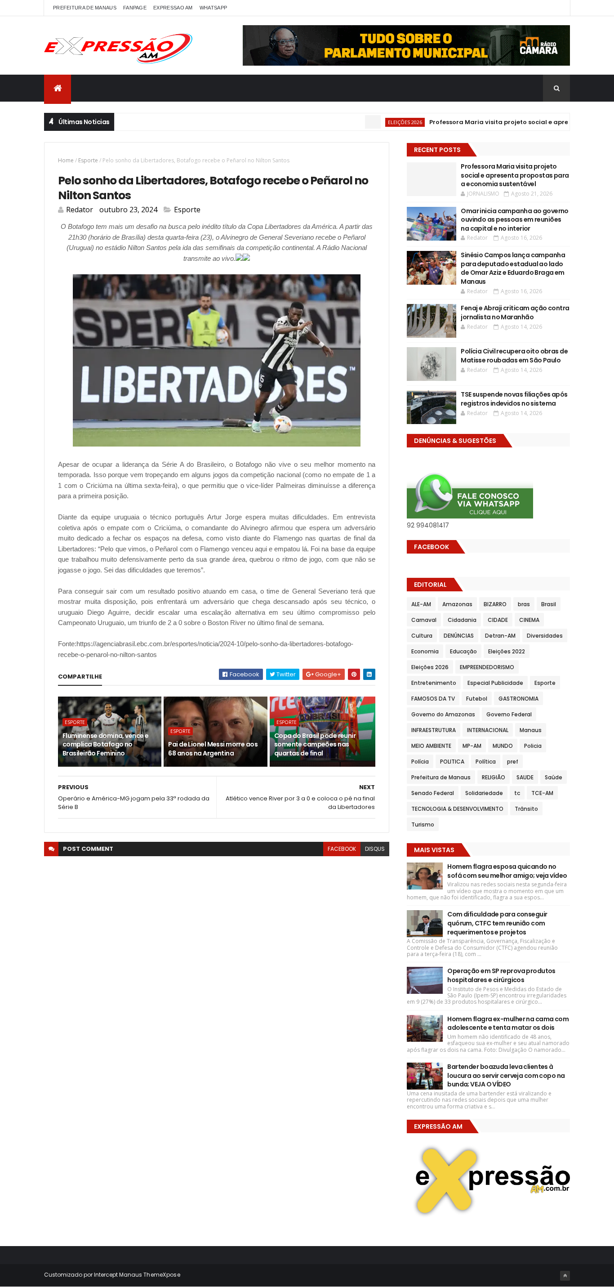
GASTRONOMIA (518, 698)
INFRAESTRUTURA (433, 730)
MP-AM (472, 746)
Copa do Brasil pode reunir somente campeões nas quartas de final (315, 744)
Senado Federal (432, 793)
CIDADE (498, 620)
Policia (533, 746)
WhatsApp (213, 7)
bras (524, 604)
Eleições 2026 (382, 122)
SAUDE (525, 777)
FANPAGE (135, 7)
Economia (425, 651)
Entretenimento (433, 683)
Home (66, 160)
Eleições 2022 (506, 651)
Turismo (422, 824)
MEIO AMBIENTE (431, 746)
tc (517, 793)
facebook (342, 849)
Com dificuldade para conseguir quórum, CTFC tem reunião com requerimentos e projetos (497, 923)
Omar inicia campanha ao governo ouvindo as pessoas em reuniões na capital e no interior (515, 219)
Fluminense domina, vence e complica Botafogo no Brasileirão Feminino (105, 744)
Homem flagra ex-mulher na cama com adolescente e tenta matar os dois (508, 1023)
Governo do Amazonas (443, 714)
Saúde (553, 777)
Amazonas (457, 604)
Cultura (421, 635)
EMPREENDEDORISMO (487, 667)
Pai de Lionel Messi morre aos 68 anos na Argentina (213, 749)
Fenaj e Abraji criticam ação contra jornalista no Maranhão (515, 313)
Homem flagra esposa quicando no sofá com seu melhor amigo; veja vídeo (507, 871)
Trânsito (526, 809)
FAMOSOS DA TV (433, 698)
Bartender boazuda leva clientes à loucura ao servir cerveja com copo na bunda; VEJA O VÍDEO (506, 1075)
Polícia (420, 761)
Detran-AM (500, 635)
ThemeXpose (161, 1274)
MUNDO (503, 746)
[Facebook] (556, 8)
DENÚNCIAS (459, 635)
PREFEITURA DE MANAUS (84, 7)
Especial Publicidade (495, 683)
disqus (375, 849)
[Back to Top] (565, 1276)
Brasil (548, 604)
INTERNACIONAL (487, 730)
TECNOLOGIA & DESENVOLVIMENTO (457, 809)
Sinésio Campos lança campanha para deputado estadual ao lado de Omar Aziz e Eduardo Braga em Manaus (513, 268)
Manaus (531, 730)
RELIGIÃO (493, 777)
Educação (463, 651)
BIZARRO (495, 604)
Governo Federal (509, 714)
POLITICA (452, 761)
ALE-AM (421, 604)
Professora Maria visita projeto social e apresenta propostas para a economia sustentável (515, 175)
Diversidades (545, 635)
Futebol (476, 698)
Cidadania (462, 620)
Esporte (88, 160)
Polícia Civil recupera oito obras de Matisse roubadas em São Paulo (514, 356)
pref (512, 761)
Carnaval (423, 620)
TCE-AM (542, 793)
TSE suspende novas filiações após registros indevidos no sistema (514, 399)
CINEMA (529, 620)
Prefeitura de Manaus (441, 777)
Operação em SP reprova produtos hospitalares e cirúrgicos (501, 975)
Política (486, 761)
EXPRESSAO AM (173, 7)
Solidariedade (484, 793)
